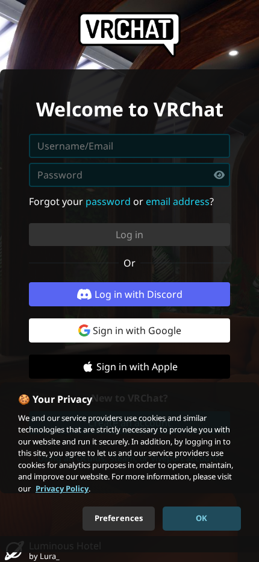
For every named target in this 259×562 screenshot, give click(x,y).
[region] (129, 467)
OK (201, 518)
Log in (129, 234)
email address (178, 201)
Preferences (119, 518)
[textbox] (129, 175)
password (108, 201)
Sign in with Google (137, 330)
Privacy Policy (62, 488)
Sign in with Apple (137, 366)
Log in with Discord (139, 294)
